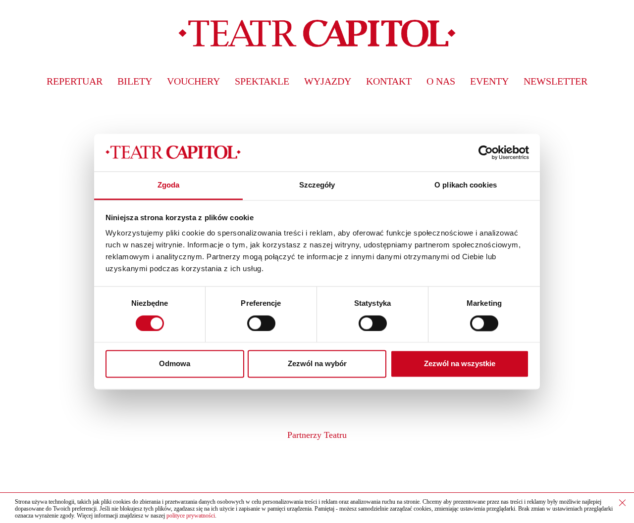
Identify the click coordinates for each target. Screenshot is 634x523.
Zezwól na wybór (317, 364)
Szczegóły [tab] (317, 185)
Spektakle (262, 81)
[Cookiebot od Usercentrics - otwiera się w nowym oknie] (485, 152)
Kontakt (389, 81)
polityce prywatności (190, 515)
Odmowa (174, 364)
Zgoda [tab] (169, 185)
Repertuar (75, 81)
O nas (440, 81)
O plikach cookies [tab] (465, 185)
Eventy (489, 81)
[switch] (261, 323)
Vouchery (193, 81)
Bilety (134, 81)
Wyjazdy (327, 81)
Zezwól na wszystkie (459, 364)
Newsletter (555, 81)
